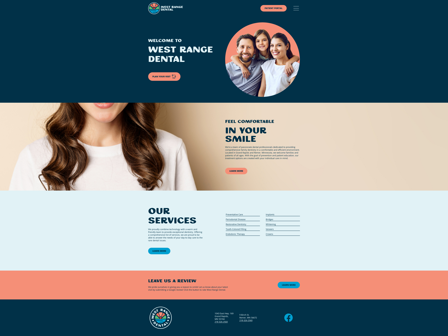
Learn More (236, 171)
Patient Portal (273, 8)
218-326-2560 (221, 321)
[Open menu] (296, 8)
